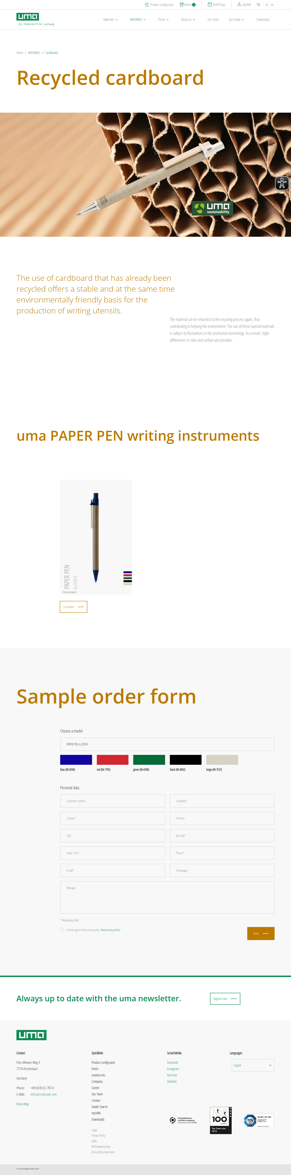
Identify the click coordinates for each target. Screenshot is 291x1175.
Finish (161, 19)
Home (19, 52)
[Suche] (259, 4)
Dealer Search (100, 1106)
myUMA (246, 4)
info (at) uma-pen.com (44, 1094)
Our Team (213, 19)
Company (97, 1081)
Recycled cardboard (110, 77)
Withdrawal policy (101, 1146)
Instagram (173, 1068)
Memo (189, 4)
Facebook (172, 1062)
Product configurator (162, 4)
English (237, 1065)
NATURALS (136, 19)
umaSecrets (98, 1075)
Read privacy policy (110, 930)
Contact (96, 1100)
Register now (220, 999)
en (266, 4)
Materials (108, 19)
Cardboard (51, 52)
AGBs (94, 1141)
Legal (94, 1130)
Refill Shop (219, 4)
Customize (68, 607)
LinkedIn (172, 1081)
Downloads (263, 19)
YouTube (172, 1075)
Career (95, 1087)
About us (186, 19)
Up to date (235, 19)
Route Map (22, 1103)
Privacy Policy (98, 1135)
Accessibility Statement (103, 1152)
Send (256, 933)
